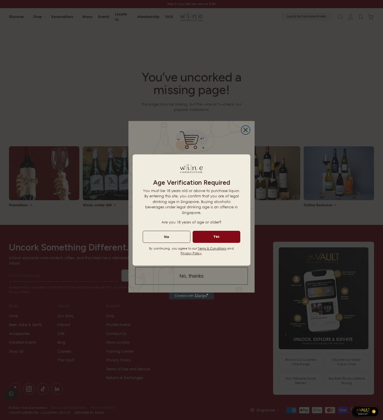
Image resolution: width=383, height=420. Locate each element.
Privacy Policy (191, 253)
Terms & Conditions (212, 248)
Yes (216, 236)
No (166, 236)
